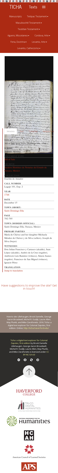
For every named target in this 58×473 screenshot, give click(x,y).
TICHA (15, 6)
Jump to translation (13, 270)
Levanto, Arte (38, 41)
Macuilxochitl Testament (28, 22)
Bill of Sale (9, 159)
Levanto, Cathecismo (28, 48)
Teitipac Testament (37, 16)
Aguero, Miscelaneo (18, 35)
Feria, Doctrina (18, 41)
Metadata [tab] (11, 131)
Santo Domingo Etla (14, 210)
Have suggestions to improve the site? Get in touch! (29, 287)
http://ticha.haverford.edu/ (36, 328)
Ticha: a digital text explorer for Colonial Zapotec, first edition (29, 342)
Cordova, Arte (41, 35)
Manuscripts (15, 16)
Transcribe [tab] (33, 131)
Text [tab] (22, 131)
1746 (6, 194)
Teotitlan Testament (28, 29)
